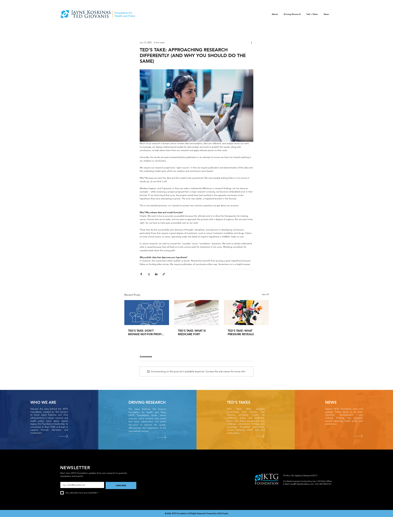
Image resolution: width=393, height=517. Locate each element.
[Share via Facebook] (141, 274)
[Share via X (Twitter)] (148, 274)
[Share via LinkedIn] (156, 274)
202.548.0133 (325, 484)
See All (265, 294)
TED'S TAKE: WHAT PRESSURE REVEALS (241, 332)
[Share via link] (163, 274)
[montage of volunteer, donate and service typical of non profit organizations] (146, 312)
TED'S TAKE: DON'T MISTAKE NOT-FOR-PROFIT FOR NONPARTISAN (145, 332)
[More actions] (251, 42)
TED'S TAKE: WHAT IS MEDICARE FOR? (192, 332)
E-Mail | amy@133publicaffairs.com (298, 484)
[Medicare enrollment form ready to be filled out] (196, 312)
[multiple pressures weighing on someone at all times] (246, 312)
